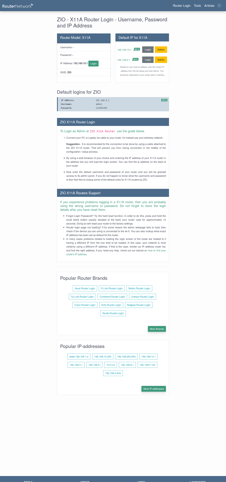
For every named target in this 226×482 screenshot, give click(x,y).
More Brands (157, 329)
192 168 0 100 (147, 365)
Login (93, 63)
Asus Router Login (85, 288)
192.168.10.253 (102, 356)
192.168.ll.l (94, 365)
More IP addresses (153, 388)
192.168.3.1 (76, 365)
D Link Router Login (112, 288)
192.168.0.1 (123, 60)
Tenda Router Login (113, 313)
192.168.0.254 (113, 373)
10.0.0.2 (110, 365)
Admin (161, 49)
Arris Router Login (111, 305)
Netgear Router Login (139, 305)
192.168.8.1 (127, 365)
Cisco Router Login (84, 305)
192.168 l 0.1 (148, 356)
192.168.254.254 (126, 356)
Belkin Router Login (139, 288)
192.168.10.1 (124, 49)
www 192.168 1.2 (78, 356)
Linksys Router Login (142, 296)
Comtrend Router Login (112, 296)
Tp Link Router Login (82, 296)
